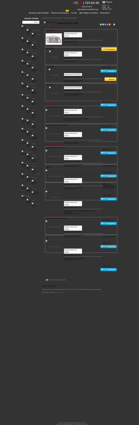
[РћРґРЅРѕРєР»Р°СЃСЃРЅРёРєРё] (110, 24)
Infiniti (29, 95)
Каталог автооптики (39, 12)
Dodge (24, 73)
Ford (33, 76)
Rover (29, 163)
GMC (23, 84)
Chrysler (34, 53)
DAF (33, 64)
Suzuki (29, 186)
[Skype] (114, 24)
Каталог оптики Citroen (55, 18)
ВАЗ (33, 200)
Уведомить (111, 71)
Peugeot (24, 152)
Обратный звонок (87, 6)
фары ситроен (59, 292)
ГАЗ (38, 204)
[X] (112, 24)
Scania (24, 174)
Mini (33, 132)
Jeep (28, 107)
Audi (38, 34)
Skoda (34, 178)
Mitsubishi (25, 141)
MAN (33, 121)
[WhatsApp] (101, 24)
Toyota (34, 189)
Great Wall (30, 84)
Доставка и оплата (88, 12)
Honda (34, 87)
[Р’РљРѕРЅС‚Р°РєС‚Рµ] (107, 24)
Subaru (24, 186)
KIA (33, 110)
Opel (33, 144)
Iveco (23, 107)
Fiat (38, 72)
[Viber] (105, 24)
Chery (24, 50)
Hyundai (24, 95)
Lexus (29, 119)
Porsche (29, 152)
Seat (38, 174)
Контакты (105, 12)
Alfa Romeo (35, 30)
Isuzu (33, 98)
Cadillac (34, 42)
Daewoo (29, 61)
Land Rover (25, 119)
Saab (33, 166)
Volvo (28, 196)
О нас (74, 12)
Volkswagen (25, 196)
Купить (111, 49)
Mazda (24, 129)
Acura (29, 27)
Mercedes (30, 129)
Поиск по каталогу (60, 12)
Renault (24, 163)
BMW (28, 39)
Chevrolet (30, 50)
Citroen (24, 61)
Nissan (29, 141)
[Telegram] (103, 24)
